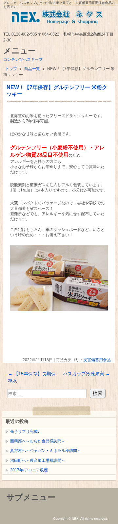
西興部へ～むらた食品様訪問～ (37, 441)
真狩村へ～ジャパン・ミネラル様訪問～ (45, 450)
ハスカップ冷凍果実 (86, 373)
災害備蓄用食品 (97, 360)
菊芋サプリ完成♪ (25, 431)
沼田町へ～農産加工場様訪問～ (37, 460)
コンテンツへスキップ (23, 59)
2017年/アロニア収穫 (29, 470)
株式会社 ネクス (59, 19)
